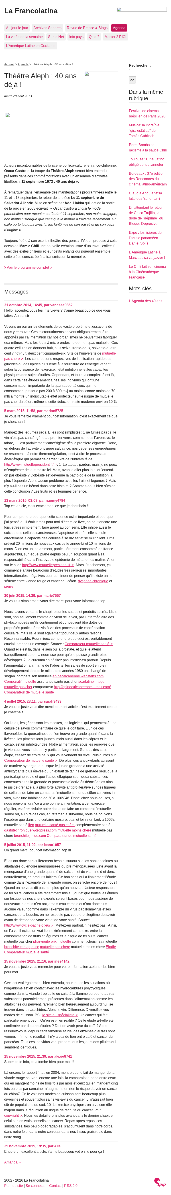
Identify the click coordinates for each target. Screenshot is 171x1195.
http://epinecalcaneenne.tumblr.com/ (82, 687)
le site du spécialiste (58, 1015)
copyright (11, 1115)
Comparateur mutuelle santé (87, 644)
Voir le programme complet (28, 267)
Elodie (111, 947)
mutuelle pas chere (55, 947)
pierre (8, 586)
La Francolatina (31, 11)
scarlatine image (91, 681)
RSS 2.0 (70, 1186)
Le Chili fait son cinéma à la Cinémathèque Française (147, 272)
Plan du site (13, 1186)
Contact (55, 1186)
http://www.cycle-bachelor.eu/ (27, 925)
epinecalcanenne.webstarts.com (78, 676)
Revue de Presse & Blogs (87, 28)
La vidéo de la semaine (24, 37)
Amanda (11, 1162)
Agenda (119, 28)
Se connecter (36, 1186)
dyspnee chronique (93, 581)
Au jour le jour (17, 28)
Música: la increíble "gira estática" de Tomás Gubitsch (144, 130)
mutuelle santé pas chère (55, 825)
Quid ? (94, 37)
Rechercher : (140, 65)
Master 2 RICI (115, 37)
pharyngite (41, 941)
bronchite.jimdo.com (30, 836)
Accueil (9, 64)
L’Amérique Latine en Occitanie (30, 46)
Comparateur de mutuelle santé (29, 692)
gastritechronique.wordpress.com (30, 830)
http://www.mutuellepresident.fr (46, 565)
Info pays (76, 37)
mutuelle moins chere (74, 830)
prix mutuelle (61, 941)
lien (31, 825)
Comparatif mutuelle (20, 681)
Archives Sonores (47, 28)
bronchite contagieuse (21, 947)
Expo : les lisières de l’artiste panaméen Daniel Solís (145, 238)
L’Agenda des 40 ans (145, 301)
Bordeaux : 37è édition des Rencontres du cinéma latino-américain (148, 179)
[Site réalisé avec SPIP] (160, 1183)
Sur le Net (56, 37)
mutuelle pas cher (18, 687)
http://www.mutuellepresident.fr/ (28, 464)
